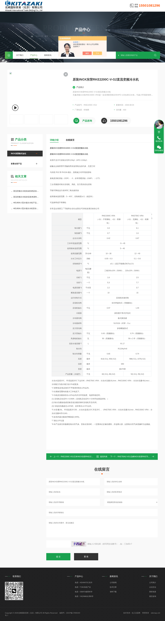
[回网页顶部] (159, 132)
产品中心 (33, 55)
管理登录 (145, 613)
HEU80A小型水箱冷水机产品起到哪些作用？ (26, 203)
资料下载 (113, 592)
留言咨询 (152, 596)
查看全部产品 (16, 164)
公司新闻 (113, 582)
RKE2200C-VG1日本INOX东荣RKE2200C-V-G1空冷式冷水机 (85, 456)
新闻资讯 (47, 55)
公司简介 (152, 582)
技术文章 (113, 587)
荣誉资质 (152, 592)
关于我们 (19, 55)
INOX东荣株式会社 (18, 153)
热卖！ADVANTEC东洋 (83, 582)
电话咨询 (159, 141)
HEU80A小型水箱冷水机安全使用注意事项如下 (26, 208)
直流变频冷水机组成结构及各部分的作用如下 (26, 191)
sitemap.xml (155, 613)
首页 (9, 55)
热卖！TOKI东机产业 (83, 587)
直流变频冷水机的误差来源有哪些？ (26, 197)
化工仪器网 (136, 613)
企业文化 (152, 587)
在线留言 (70, 140)
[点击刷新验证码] (79, 544)
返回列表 (103, 456)
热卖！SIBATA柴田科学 (83, 592)
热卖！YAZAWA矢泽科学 (84, 596)
